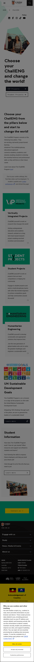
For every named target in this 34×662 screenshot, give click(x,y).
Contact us (16, 511)
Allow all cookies (17, 644)
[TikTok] (20, 18)
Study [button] (4, 540)
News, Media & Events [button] (11, 546)
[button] (17, 89)
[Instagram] (16, 18)
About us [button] (6, 552)
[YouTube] (24, 18)
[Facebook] (13, 18)
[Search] (30, 3)
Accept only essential (17, 649)
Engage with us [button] (8, 534)
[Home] (17, 3)
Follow (24, 15)
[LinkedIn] (9, 18)
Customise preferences (17, 655)
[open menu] (4, 3)
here (11, 169)
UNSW (4, 10)
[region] (17, 632)
